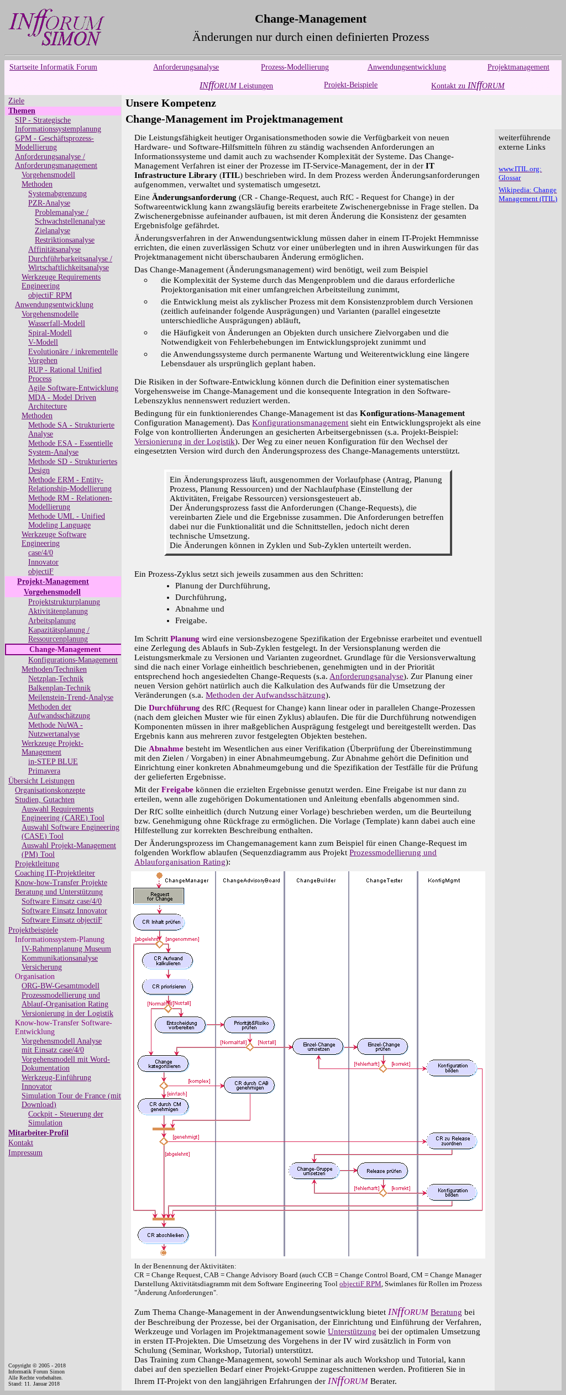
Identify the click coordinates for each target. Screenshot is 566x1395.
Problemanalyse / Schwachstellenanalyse (70, 216)
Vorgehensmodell (48, 175)
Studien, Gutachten (45, 800)
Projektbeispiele (33, 930)
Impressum (25, 1153)
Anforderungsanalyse (186, 67)
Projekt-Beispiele (351, 85)
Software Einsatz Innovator (64, 911)
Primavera (44, 771)
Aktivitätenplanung (58, 611)
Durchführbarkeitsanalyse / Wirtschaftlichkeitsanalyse (70, 263)
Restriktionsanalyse (65, 240)
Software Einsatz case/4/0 (62, 901)
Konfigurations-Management (73, 660)
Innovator (43, 562)
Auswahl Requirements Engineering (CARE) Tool (63, 813)
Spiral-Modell (50, 333)
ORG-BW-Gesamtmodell (60, 986)
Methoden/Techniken (54, 669)
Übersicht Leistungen (41, 781)
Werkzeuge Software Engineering (54, 539)
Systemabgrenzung (57, 193)
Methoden (37, 184)
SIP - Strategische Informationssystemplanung (58, 124)
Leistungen (236, 86)
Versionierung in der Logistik (67, 1013)
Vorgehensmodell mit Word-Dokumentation (66, 1063)
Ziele (16, 101)
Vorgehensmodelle (50, 314)
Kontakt (20, 1143)
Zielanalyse (52, 231)
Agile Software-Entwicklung (73, 388)
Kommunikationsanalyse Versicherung (60, 962)
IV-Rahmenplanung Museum (66, 949)
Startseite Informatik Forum (53, 67)
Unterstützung (352, 1331)
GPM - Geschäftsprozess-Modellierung (54, 142)
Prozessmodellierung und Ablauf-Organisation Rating (65, 999)
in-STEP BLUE (53, 761)
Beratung (446, 1312)
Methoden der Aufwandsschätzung (59, 711)
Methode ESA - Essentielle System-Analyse (70, 447)
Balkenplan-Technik (59, 688)
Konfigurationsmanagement (300, 422)
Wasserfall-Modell (56, 323)
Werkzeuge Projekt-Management (52, 747)
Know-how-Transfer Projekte (61, 882)
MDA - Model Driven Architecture (62, 401)
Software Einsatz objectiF (62, 920)
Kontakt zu (468, 86)
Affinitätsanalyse (54, 249)
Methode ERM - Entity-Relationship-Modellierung (70, 484)
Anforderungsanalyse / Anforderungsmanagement (56, 161)
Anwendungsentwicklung (407, 67)
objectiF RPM (50, 295)
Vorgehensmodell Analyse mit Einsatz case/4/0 (62, 1045)
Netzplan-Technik (55, 679)
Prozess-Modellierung (295, 67)
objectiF (41, 571)
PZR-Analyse (49, 203)
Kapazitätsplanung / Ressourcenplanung (59, 634)
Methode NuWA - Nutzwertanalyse (55, 729)
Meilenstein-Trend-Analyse (70, 697)
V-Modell (43, 342)
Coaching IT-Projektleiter (55, 873)
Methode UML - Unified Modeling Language (66, 520)
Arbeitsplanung (52, 621)
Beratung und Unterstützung (59, 892)
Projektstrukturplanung (64, 602)
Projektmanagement (518, 67)
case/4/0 (40, 553)
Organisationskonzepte (50, 790)
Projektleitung (37, 864)
